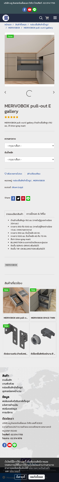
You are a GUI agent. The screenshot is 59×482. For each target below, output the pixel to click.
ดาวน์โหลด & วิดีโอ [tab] (35, 214)
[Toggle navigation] (55, 18)
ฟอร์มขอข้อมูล (9, 408)
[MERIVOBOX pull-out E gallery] (29, 60)
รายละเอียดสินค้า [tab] (14, 214)
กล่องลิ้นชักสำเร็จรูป (22, 180)
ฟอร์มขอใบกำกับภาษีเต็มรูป (16, 401)
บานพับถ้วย (8, 383)
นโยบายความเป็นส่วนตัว (39, 468)
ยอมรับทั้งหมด (36, 477)
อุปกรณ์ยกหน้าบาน (11, 391)
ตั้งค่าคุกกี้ (20, 477)
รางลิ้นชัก (7, 380)
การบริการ (7, 412)
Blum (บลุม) (17, 187)
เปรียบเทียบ (34, 173)
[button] (40, 18)
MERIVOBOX (39, 180)
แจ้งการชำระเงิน (10, 405)
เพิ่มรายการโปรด (14, 173)
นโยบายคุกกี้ (15, 471)
